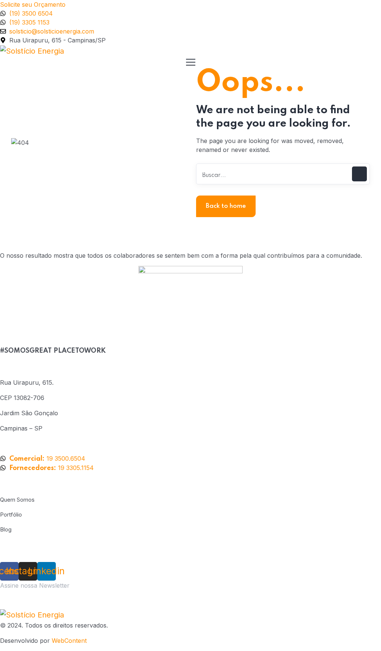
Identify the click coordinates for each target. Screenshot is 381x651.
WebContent (69, 640)
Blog (6, 529)
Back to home (226, 206)
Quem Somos (17, 499)
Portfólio (11, 514)
